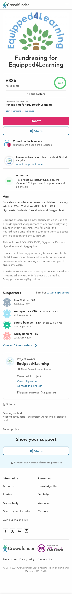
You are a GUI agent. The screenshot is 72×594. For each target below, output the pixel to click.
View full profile (27, 381)
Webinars (43, 503)
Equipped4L (50, 392)
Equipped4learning (29, 392)
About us (8, 486)
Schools (10, 404)
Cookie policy (44, 559)
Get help (43, 494)
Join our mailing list (15, 519)
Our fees (43, 511)
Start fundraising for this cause (20, 110)
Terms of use (10, 559)
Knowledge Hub (48, 486)
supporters (36, 93)
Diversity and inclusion (17, 511)
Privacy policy (26, 559)
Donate (36, 121)
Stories (7, 494)
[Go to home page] (16, 5)
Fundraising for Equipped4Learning (29, 104)
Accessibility (11, 503)
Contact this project (29, 385)
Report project (11, 429)
